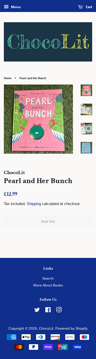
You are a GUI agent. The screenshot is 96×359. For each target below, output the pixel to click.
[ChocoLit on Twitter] (37, 311)
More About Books (48, 285)
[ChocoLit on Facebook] (48, 311)
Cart (88, 7)
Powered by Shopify (71, 328)
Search (48, 278)
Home (8, 78)
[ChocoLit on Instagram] (59, 311)
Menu (15, 7)
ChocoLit (46, 328)
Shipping (34, 203)
